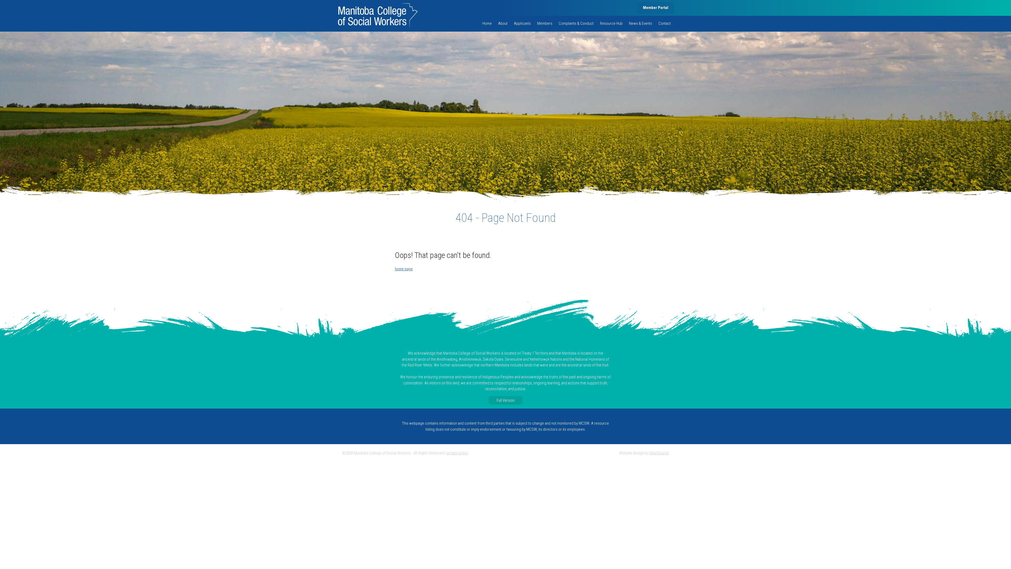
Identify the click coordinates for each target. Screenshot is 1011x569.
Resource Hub (611, 23)
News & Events (640, 23)
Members (544, 23)
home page (404, 269)
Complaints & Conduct (576, 23)
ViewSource (659, 453)
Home (487, 23)
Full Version (506, 400)
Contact (664, 23)
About (503, 23)
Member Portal (655, 7)
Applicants (522, 23)
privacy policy (457, 453)
